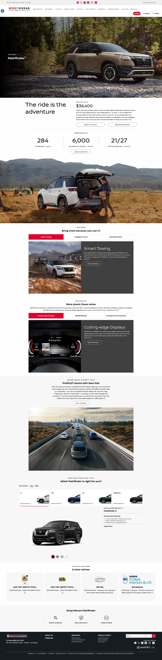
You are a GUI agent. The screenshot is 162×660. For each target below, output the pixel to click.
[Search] (154, 636)
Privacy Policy (61, 653)
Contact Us (32, 653)
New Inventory (76, 638)
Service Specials (103, 640)
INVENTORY (76, 635)
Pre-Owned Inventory (78, 640)
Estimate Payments (122, 125)
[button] (2, 11)
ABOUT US (49, 635)
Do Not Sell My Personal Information (81, 653)
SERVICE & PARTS (104, 635)
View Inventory (93, 264)
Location (147, 13)
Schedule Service (103, 638)
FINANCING (49, 638)
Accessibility (42, 653)
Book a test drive (81, 152)
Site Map (51, 653)
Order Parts (101, 642)
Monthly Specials (77, 642)
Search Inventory (90, 125)
